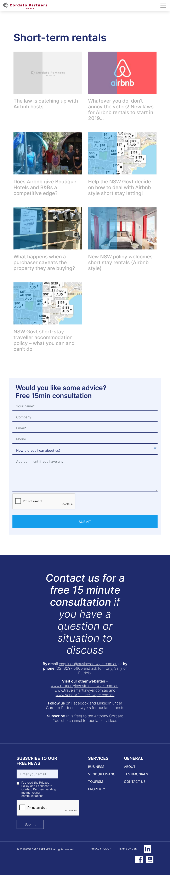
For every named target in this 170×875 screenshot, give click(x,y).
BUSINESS (96, 767)
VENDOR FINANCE (103, 774)
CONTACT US (135, 781)
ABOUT (129, 767)
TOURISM (95, 781)
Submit (30, 824)
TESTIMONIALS (136, 774)
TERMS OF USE (127, 848)
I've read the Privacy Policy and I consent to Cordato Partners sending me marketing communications (38, 789)
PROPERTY (96, 789)
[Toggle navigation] (163, 6)
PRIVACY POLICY (101, 848)
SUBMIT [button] (85, 522)
